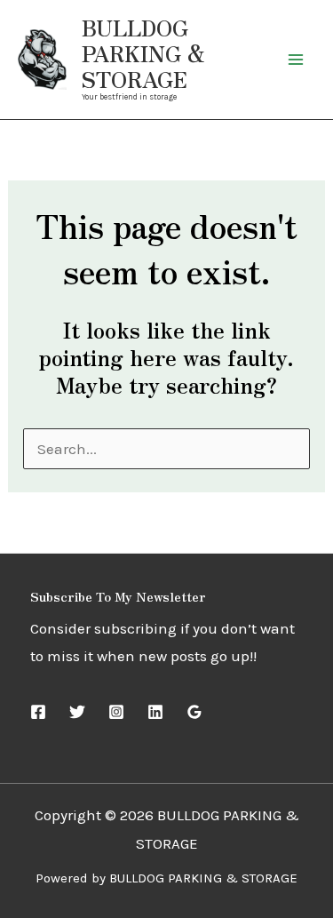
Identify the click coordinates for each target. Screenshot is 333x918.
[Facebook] (38, 712)
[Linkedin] (155, 712)
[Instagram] (116, 712)
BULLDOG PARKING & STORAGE (143, 53)
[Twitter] (77, 712)
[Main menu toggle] (295, 59)
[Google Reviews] (194, 712)
